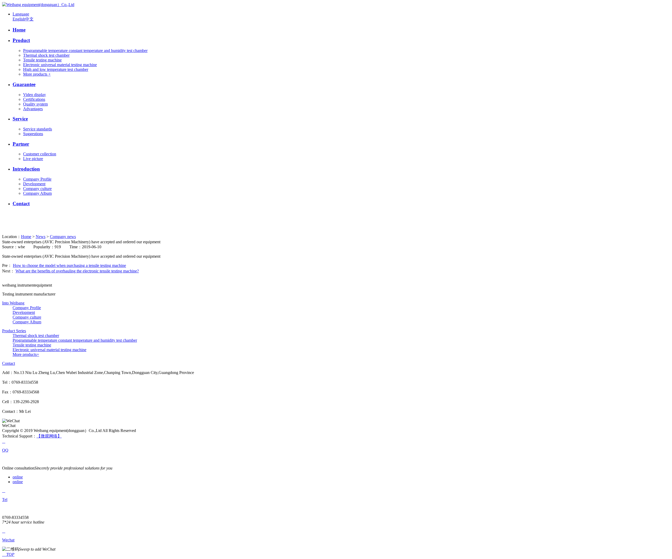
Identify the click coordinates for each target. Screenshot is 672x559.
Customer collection (39, 154)
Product (21, 40)
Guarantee (24, 84)
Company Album (37, 193)
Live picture (33, 158)
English (19, 19)
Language (21, 14)
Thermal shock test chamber (46, 55)
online (18, 477)
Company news (63, 236)
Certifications (34, 99)
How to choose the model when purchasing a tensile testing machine (69, 265)
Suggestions (33, 133)
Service (20, 119)
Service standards (37, 129)
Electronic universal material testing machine (60, 64)
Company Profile (37, 179)
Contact (21, 203)
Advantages (33, 109)
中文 (29, 19)
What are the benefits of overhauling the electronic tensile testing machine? (77, 271)
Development (34, 184)
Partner (21, 144)
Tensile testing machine (42, 60)
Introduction (26, 169)
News (40, 236)
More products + (37, 74)
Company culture (37, 188)
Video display (34, 94)
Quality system (35, 104)
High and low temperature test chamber (55, 69)
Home (19, 30)
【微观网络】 (49, 436)
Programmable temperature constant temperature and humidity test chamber (85, 50)
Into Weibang (13, 303)
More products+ (26, 354)
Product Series (14, 331)
